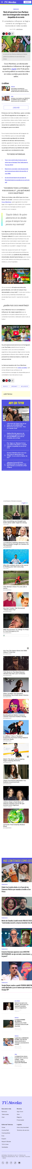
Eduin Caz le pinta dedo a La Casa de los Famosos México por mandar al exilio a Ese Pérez (16, 889)
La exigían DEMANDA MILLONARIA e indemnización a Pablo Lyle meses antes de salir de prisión (21, 1023)
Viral (12, 96)
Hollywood (17, 1001)
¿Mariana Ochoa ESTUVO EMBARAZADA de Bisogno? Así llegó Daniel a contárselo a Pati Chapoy (17, 465)
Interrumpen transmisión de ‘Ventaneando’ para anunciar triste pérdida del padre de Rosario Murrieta (20, 90)
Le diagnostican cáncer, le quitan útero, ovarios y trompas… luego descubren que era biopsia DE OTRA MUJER (21, 1059)
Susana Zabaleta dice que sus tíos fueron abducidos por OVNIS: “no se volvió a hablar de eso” (17, 455)
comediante (14, 386)
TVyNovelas (17, 1011)
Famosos (16, 9)
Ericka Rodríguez (18, 1029)
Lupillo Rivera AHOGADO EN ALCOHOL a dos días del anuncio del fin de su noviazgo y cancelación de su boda (22, 1041)
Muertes (5, 386)
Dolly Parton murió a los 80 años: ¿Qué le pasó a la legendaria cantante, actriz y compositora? (21, 1005)
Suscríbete (27, 2)
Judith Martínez (19, 29)
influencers (24, 386)
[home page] (10, 2)
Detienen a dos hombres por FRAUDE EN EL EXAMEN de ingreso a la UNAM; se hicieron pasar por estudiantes (20, 99)
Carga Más (16, 107)
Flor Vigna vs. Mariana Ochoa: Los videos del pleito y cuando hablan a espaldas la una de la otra (17, 445)
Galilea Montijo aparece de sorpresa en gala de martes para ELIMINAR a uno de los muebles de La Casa (16, 436)
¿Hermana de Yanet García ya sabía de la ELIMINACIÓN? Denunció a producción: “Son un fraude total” (16, 426)
